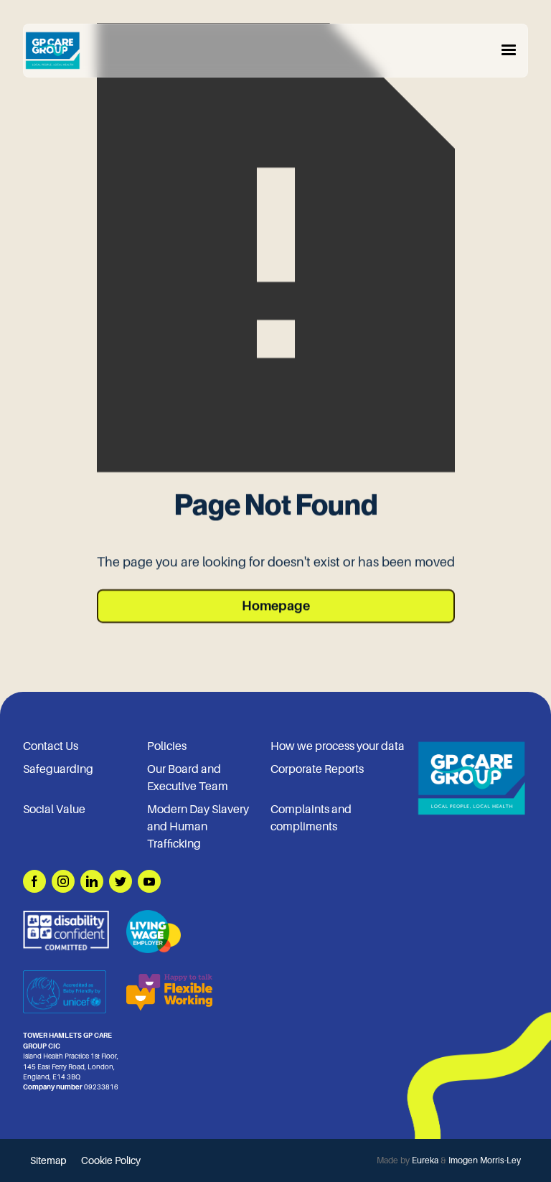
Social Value (54, 809)
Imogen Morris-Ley (484, 1160)
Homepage (276, 606)
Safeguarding (58, 769)
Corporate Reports (317, 769)
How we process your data (337, 746)
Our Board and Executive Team (187, 778)
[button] (508, 50)
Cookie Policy (111, 1160)
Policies (167, 746)
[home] (52, 50)
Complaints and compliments (311, 818)
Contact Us (50, 746)
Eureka (425, 1160)
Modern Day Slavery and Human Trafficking (198, 826)
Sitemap (48, 1160)
